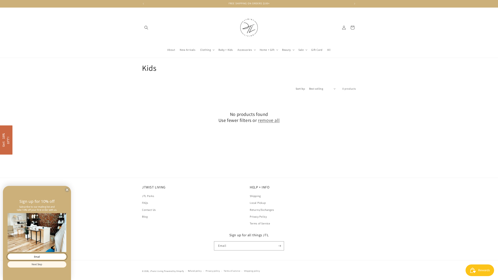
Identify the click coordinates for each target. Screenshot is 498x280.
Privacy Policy (258, 216)
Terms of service (232, 271)
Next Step (37, 264)
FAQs (145, 203)
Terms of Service (260, 223)
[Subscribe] (279, 245)
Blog (145, 216)
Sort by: (300, 88)
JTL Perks (148, 196)
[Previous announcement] (143, 3)
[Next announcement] (354, 3)
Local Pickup (258, 203)
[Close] (67, 189)
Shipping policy (252, 271)
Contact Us (149, 210)
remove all (269, 120)
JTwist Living (157, 271)
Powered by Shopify (174, 271)
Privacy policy (213, 271)
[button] (146, 27)
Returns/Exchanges (262, 210)
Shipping (255, 196)
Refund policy (195, 271)
